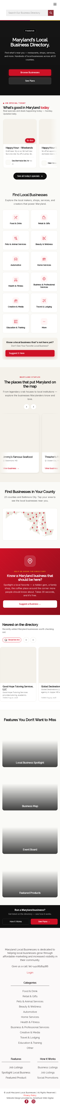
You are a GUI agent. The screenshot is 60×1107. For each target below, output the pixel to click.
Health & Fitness (30, 1022)
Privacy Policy (30, 1095)
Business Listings (48, 1067)
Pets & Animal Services (30, 1001)
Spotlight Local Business (16, 1072)
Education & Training (30, 1042)
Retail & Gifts (30, 996)
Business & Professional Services (30, 1027)
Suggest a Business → (30, 604)
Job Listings (16, 1067)
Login (30, 972)
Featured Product (16, 1077)
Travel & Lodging (30, 1037)
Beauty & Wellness (30, 1006)
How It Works (16, 921)
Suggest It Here (16, 353)
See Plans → (44, 921)
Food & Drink (30, 991)
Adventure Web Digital (43, 1098)
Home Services (30, 1017)
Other (30, 1047)
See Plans (30, 81)
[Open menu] (55, 4)
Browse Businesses (30, 72)
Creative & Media (30, 1032)
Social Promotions (47, 1077)
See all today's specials (28, 176)
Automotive (30, 1011)
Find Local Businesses (30, 195)
